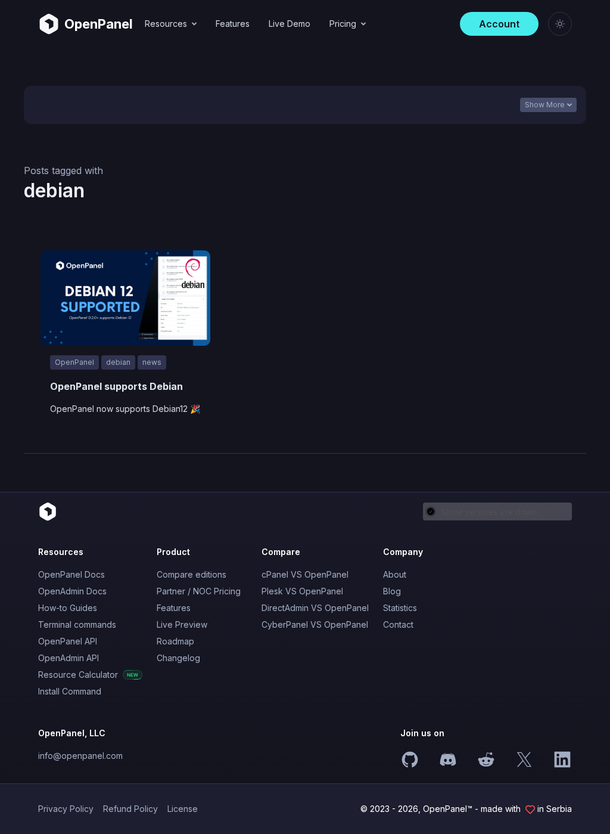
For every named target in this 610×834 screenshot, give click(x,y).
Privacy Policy (66, 809)
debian (118, 362)
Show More (545, 104)
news (151, 362)
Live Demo (289, 23)
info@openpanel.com (80, 756)
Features (233, 23)
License (182, 809)
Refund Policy (130, 809)
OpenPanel (74, 362)
